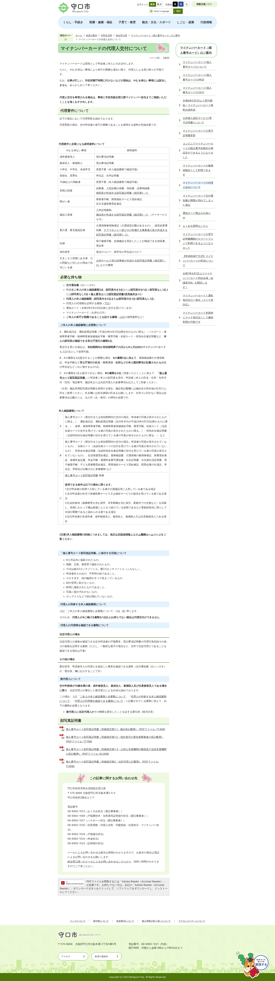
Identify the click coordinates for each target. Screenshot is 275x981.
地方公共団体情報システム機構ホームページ (135, 534)
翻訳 (178, 11)
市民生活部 (106, 35)
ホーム (78, 35)
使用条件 (130, 294)
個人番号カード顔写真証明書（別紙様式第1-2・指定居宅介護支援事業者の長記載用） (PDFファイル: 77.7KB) (115, 739)
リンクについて (77, 921)
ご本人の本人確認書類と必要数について (103, 696)
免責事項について (125, 921)
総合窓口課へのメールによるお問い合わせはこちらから (99, 861)
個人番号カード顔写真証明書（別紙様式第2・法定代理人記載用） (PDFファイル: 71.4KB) (112, 764)
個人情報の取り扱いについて (156, 921)
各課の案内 (91, 35)
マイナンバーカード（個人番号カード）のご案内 (155, 35)
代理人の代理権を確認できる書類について (99, 701)
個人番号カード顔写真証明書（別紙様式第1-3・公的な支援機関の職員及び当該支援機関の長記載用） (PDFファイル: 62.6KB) (116, 751)
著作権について (101, 921)
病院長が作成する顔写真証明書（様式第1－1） (122, 192)
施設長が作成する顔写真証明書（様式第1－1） (122, 214)
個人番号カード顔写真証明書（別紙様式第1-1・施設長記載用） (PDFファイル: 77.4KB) (115, 729)
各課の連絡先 (101, 956)
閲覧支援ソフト (204, 4)
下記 (106, 303)
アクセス (65, 956)
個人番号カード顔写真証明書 (107, 294)
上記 (122, 317)
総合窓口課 (121, 35)
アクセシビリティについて (191, 921)
